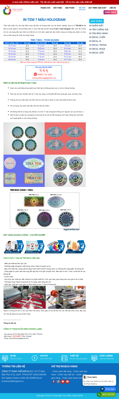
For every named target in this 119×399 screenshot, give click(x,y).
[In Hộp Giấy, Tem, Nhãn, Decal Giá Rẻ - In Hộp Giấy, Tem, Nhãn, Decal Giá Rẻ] (14, 10)
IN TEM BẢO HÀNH (98, 33)
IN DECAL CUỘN (97, 37)
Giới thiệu (57, 8)
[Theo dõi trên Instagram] (58, 382)
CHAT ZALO (110, 12)
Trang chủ (45, 8)
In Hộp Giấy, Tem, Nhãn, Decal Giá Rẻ (67, 395)
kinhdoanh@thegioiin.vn (13, 381)
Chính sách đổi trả (66, 374)
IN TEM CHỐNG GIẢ (98, 29)
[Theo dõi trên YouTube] (67, 382)
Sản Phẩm (69, 8)
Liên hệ (112, 8)
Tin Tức (82, 8)
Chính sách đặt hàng (62, 371)
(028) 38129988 (28, 378)
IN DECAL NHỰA (97, 49)
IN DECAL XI (95, 41)
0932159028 (39, 374)
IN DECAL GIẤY (96, 52)
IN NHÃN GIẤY (96, 25)
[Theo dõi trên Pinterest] (63, 382)
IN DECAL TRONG (98, 45)
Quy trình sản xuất (97, 8)
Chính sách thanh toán (72, 378)
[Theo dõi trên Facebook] (53, 382)
